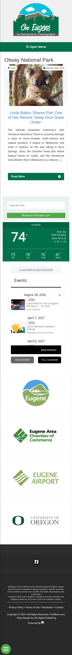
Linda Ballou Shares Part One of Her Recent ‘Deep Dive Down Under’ (36, 117)
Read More (18, 176)
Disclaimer (47, 607)
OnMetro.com (58, 614)
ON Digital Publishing (45, 618)
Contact (59, 607)
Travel (13, 68)
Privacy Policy (16, 607)
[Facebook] (36, 562)
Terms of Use (33, 607)
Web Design (23, 618)
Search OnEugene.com (37, 215)
